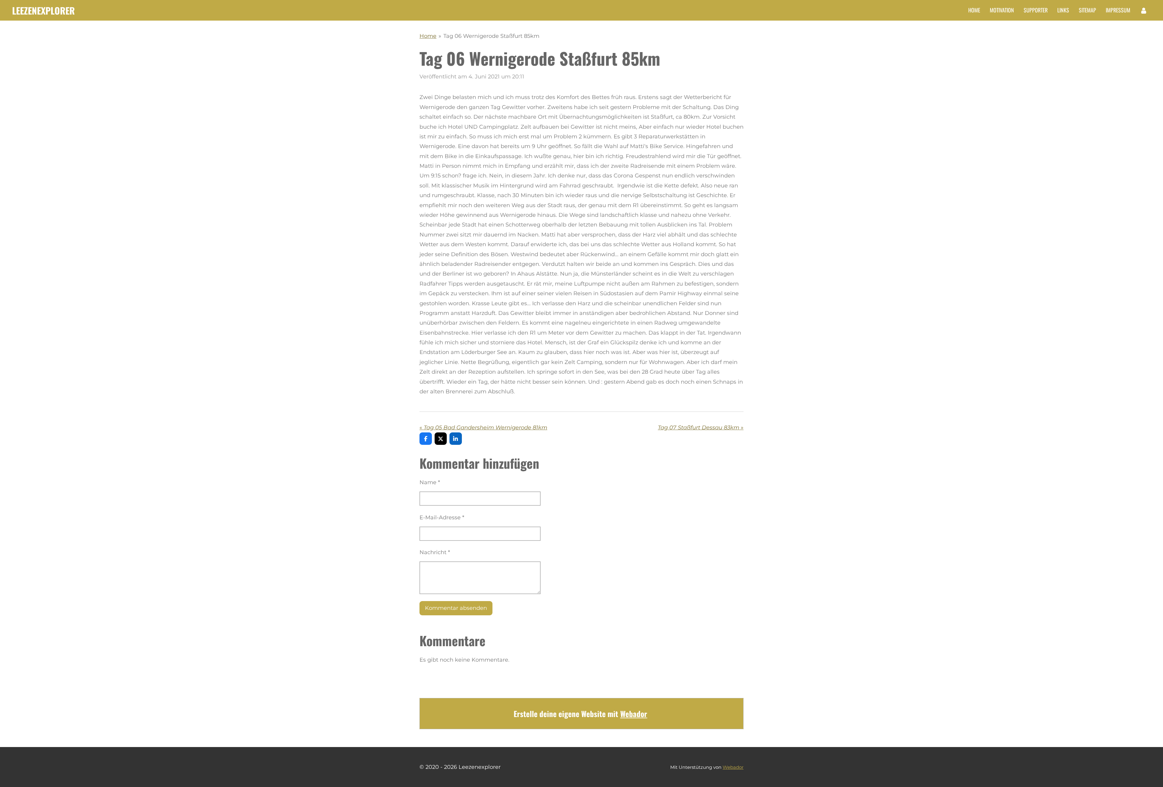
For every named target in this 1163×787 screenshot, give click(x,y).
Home (427, 36)
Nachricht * (434, 552)
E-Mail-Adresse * (441, 517)
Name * (429, 482)
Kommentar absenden (456, 608)
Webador (633, 713)
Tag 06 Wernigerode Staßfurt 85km (491, 36)
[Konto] (1144, 10)
